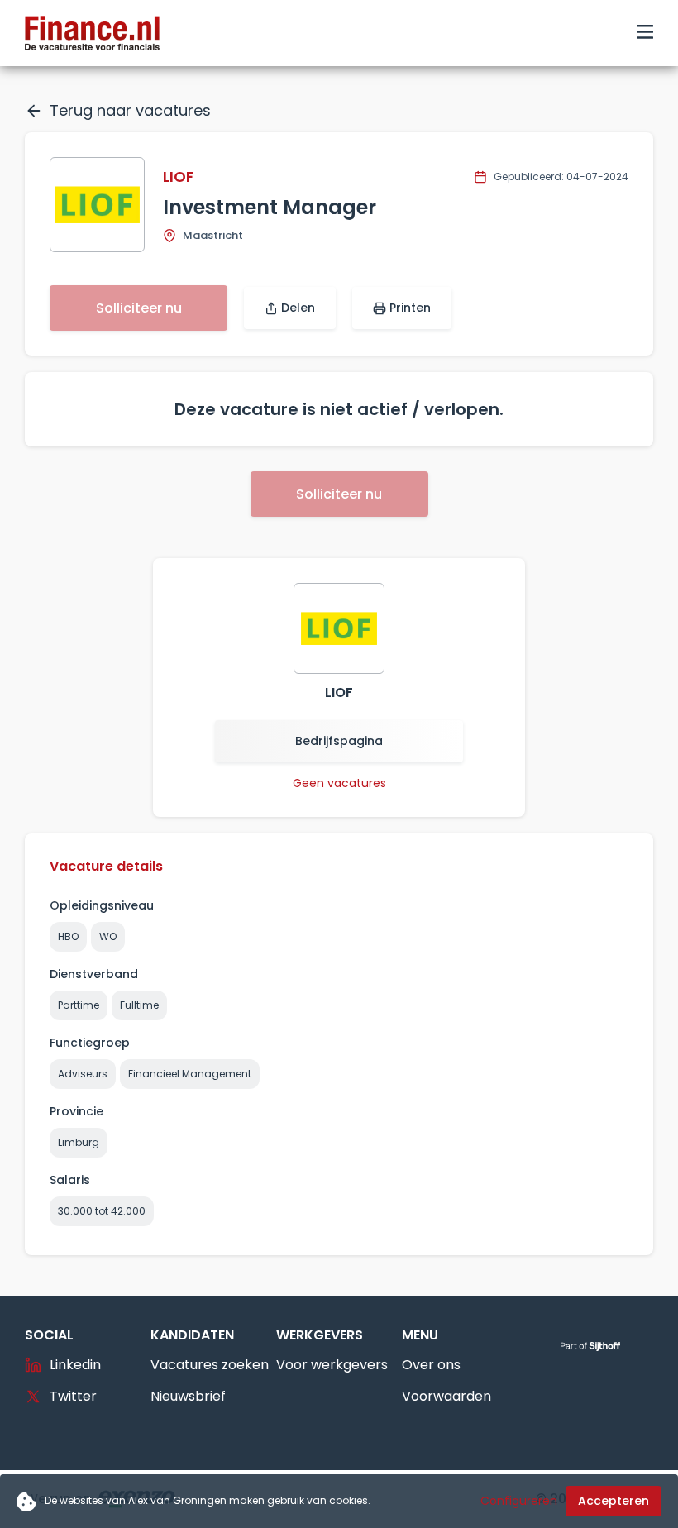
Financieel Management (189, 1074)
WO (108, 936)
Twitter (73, 1396)
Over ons (431, 1364)
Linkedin (75, 1364)
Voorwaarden (446, 1396)
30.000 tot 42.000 (102, 1211)
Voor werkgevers (332, 1364)
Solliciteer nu (139, 308)
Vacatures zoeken (209, 1364)
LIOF (178, 176)
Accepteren (613, 1500)
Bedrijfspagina (339, 741)
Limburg (78, 1142)
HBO (68, 936)
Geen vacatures (339, 783)
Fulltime (139, 1005)
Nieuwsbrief (188, 1396)
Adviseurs (82, 1074)
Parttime (78, 1005)
